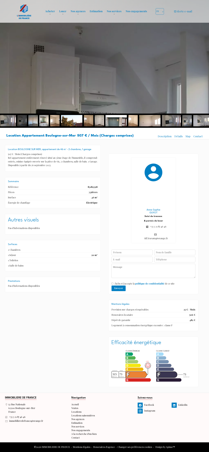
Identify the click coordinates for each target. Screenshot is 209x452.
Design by (165, 446)
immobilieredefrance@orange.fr (26, 420)
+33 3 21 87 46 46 (158, 226)
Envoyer (118, 288)
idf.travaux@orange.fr (156, 238)
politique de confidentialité (149, 283)
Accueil (24, 11)
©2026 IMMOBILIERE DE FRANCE (52, 446)
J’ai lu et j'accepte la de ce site (144, 283)
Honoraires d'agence (104, 446)
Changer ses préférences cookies (135, 446)
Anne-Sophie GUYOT (153, 211)
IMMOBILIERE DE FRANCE (21, 397)
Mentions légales (81, 446)
